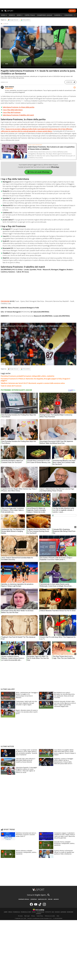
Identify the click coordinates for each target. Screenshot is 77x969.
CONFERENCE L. (70, 15)
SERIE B (12, 15)
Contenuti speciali (23, 899)
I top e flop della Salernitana (13, 110)
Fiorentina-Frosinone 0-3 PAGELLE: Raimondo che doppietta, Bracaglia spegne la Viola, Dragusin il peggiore (35, 380)
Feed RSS (50, 899)
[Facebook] (31, 905)
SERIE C (20, 15)
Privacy (33, 915)
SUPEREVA (38, 913)
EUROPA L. (58, 15)
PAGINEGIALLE (16, 912)
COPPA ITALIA (30, 15)
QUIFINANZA (63, 912)
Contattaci (33, 899)
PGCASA (34, 912)
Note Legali (27, 915)
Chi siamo (20, 915)
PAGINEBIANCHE (40, 912)
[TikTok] (40, 905)
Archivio (56, 899)
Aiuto (58, 915)
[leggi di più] (74, 87)
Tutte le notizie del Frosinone (11, 386)
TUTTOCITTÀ (48, 912)
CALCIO (6, 23)
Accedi (72, 11)
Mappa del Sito (42, 899)
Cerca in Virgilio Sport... (37, 895)
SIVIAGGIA (57, 912)
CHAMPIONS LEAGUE (44, 15)
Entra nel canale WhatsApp (39, 172)
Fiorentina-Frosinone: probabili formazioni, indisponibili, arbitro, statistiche (27, 376)
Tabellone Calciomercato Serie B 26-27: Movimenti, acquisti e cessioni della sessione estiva (33, 383)
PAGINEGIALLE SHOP (26, 912)
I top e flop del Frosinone (11, 112)
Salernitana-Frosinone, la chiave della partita (18, 107)
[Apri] (2, 10)
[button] (74, 15)
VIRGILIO (10, 912)
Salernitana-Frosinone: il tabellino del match (18, 115)
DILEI (53, 912)
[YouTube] (35, 905)
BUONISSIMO (70, 912)
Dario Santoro (9, 87)
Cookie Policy (40, 915)
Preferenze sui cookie (50, 915)
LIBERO (5, 912)
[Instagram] (44, 905)
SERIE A (4, 15)
